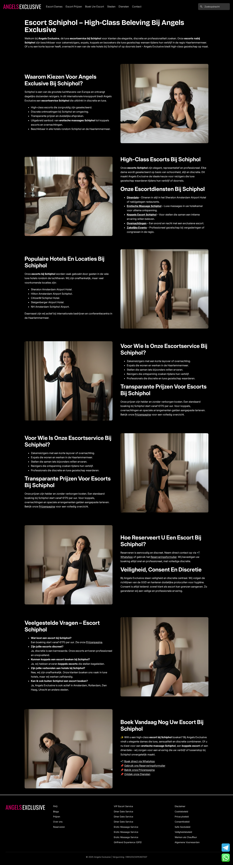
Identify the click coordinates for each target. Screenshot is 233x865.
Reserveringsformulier (164, 556)
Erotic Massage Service (126, 827)
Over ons (57, 821)
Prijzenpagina (143, 414)
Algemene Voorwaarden (187, 842)
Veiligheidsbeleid (183, 832)
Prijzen (56, 816)
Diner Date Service (123, 811)
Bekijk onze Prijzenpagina (139, 769)
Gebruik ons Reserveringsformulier (144, 765)
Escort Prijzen (74, 6)
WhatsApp (126, 556)
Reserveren (59, 827)
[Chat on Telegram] (226, 847)
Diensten (124, 6)
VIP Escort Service (123, 806)
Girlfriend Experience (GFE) (128, 842)
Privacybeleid (182, 816)
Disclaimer (180, 806)
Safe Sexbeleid (182, 827)
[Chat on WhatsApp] (226, 858)
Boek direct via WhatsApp (139, 761)
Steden (111, 6)
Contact (136, 6)
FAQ (55, 806)
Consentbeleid (182, 821)
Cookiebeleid (181, 811)
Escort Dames (54, 6)
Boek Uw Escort (94, 6)
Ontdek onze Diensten (137, 774)
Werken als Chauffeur (186, 837)
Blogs (56, 811)
